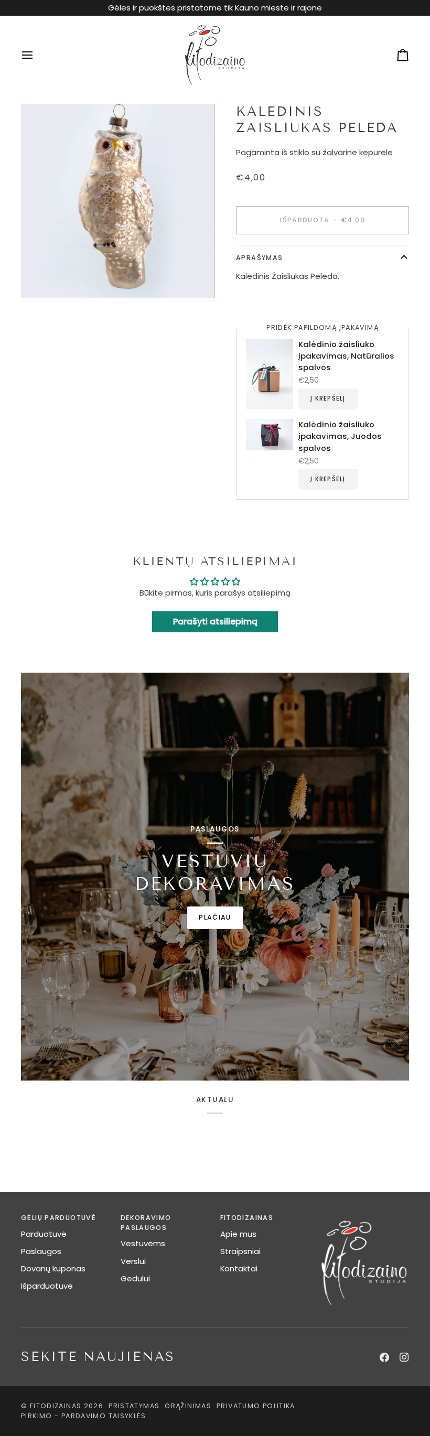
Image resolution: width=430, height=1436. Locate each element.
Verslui (133, 1261)
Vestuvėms (143, 1243)
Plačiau (215, 917)
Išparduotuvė (47, 1285)
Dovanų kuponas (53, 1268)
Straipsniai (240, 1251)
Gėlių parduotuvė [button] (58, 1217)
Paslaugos (41, 1251)
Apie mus (238, 1233)
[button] (364, 1215)
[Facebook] (384, 1357)
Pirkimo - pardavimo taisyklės (83, 1415)
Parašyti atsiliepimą (215, 622)
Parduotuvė (44, 1233)
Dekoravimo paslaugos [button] (146, 1222)
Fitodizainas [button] (247, 1217)
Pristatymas (134, 1405)
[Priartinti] (118, 201)
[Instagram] (404, 1357)
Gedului (135, 1278)
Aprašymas (259, 257)
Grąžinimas (188, 1405)
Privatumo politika (256, 1405)
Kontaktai (238, 1268)
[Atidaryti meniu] (36, 55)
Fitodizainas (56, 1405)
